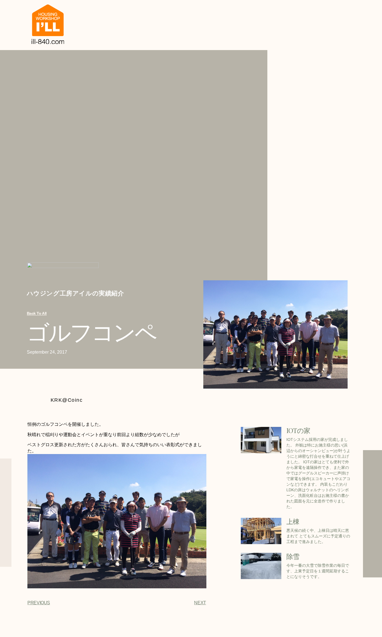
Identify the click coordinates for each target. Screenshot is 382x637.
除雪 (293, 556)
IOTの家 (298, 430)
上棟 (293, 521)
